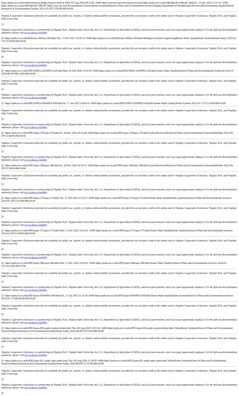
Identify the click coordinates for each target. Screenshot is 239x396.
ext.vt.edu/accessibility (35, 32)
